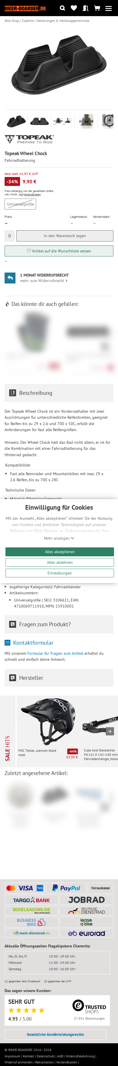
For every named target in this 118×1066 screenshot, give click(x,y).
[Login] (85, 8)
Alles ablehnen (60, 562)
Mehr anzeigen (57, 538)
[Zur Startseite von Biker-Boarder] (25, 8)
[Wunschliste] (74, 8)
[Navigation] (108, 8)
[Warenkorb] (97, 8)
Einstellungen (60, 573)
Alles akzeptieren (60, 551)
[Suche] (62, 8)
